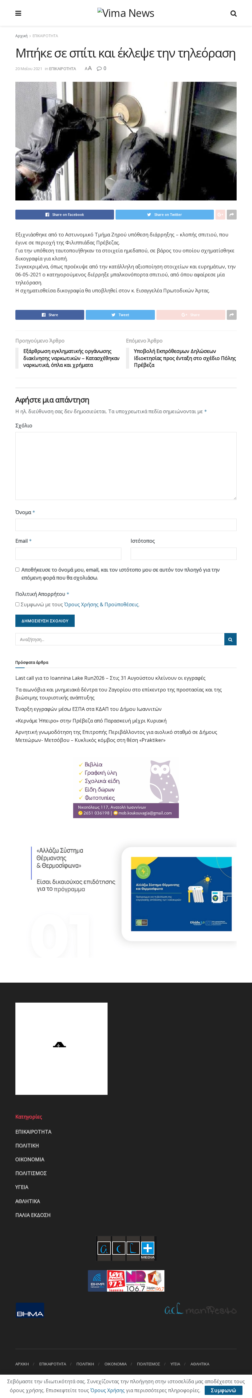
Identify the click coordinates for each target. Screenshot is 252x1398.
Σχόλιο (23, 425)
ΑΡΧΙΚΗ (22, 1364)
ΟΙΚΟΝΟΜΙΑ (29, 1159)
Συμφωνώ (223, 1390)
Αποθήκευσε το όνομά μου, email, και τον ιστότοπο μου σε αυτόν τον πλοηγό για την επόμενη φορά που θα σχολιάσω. (121, 573)
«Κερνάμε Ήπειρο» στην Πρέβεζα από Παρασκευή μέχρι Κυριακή (91, 720)
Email (23, 540)
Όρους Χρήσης (107, 1390)
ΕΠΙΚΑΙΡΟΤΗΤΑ (45, 35)
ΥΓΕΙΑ (21, 1187)
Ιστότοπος (143, 540)
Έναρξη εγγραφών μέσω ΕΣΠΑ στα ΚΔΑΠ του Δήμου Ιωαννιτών (88, 709)
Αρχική (21, 35)
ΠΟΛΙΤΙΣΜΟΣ (31, 1173)
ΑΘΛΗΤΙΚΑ (27, 1201)
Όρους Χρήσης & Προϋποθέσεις (101, 604)
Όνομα (25, 512)
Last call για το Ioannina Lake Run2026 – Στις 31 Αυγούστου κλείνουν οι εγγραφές (110, 678)
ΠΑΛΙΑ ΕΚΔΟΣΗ (33, 1215)
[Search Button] (230, 639)
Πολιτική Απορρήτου (42, 594)
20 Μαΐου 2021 (28, 68)
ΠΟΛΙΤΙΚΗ (27, 1145)
